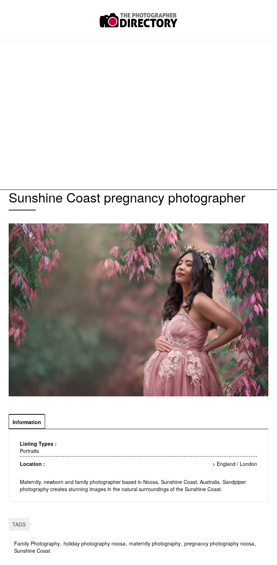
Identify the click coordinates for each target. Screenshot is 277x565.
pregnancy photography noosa (219, 543)
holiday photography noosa (94, 543)
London (248, 463)
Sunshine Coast (32, 550)
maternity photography (155, 543)
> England (224, 463)
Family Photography (37, 543)
